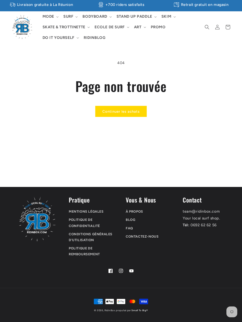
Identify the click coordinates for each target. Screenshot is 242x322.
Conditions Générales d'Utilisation (90, 237)
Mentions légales (86, 212)
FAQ (129, 228)
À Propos (134, 212)
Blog (130, 220)
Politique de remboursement (84, 251)
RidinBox (109, 310)
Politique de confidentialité (84, 223)
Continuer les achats (121, 111)
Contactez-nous (142, 237)
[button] (50, 16)
